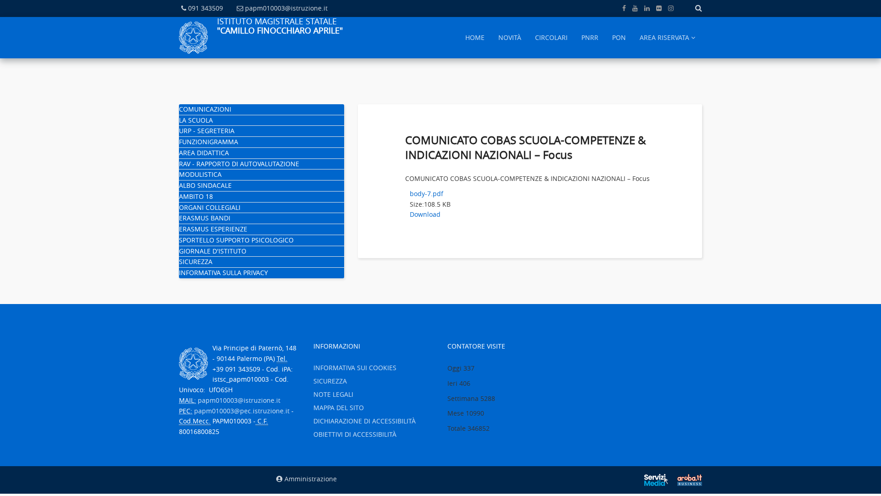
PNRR (589, 37)
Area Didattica (204, 152)
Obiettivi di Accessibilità (354, 434)
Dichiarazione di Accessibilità (364, 421)
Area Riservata (664, 37)
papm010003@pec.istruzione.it (242, 410)
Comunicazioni (205, 109)
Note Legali (333, 394)
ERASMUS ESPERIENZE (213, 229)
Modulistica (200, 174)
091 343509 (205, 8)
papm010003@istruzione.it (286, 8)
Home (475, 37)
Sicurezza (195, 261)
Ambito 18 (196, 196)
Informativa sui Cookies (354, 367)
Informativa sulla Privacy (223, 272)
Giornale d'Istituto (212, 251)
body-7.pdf (426, 193)
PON (619, 37)
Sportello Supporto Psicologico (236, 240)
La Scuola (196, 120)
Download (425, 214)
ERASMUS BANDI (204, 218)
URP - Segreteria (206, 130)
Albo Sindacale (205, 185)
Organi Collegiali (209, 207)
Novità (509, 37)
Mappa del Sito (338, 407)
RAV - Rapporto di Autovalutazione (239, 163)
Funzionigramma (208, 141)
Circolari (551, 37)
